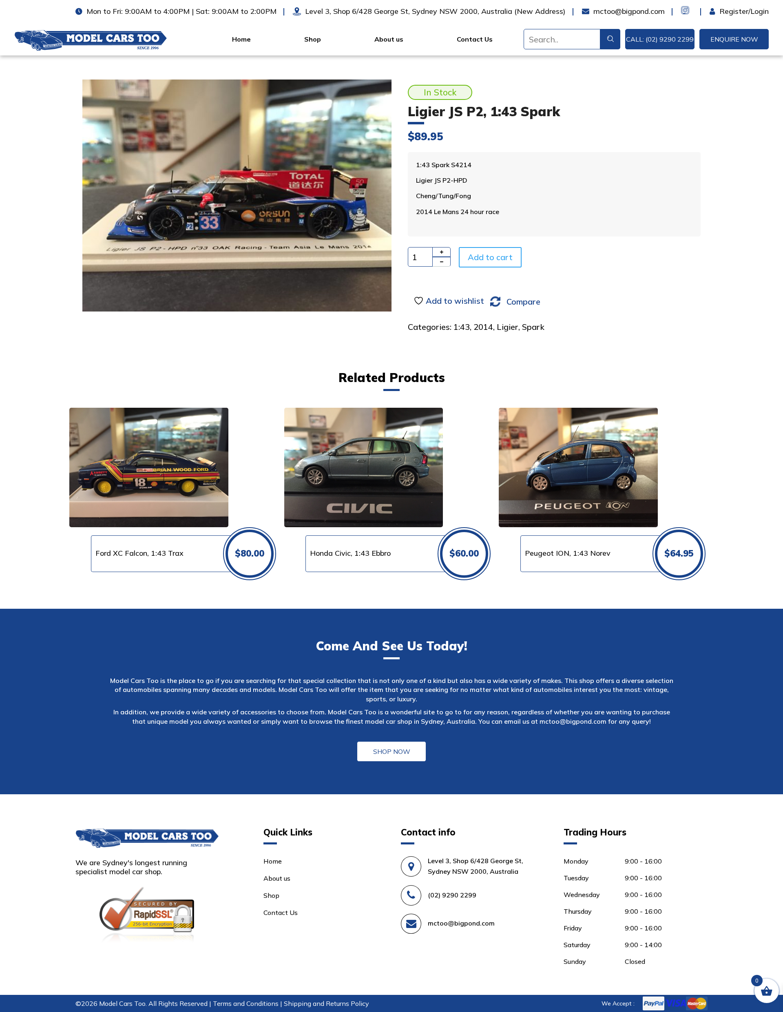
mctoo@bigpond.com (573, 721)
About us (388, 39)
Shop (312, 39)
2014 (483, 327)
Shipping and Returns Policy (326, 1003)
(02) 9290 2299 (452, 895)
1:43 (461, 327)
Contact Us (475, 39)
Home (241, 39)
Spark (533, 327)
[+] (441, 252)
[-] (441, 262)
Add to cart (490, 257)
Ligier (507, 327)
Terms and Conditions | (248, 1003)
